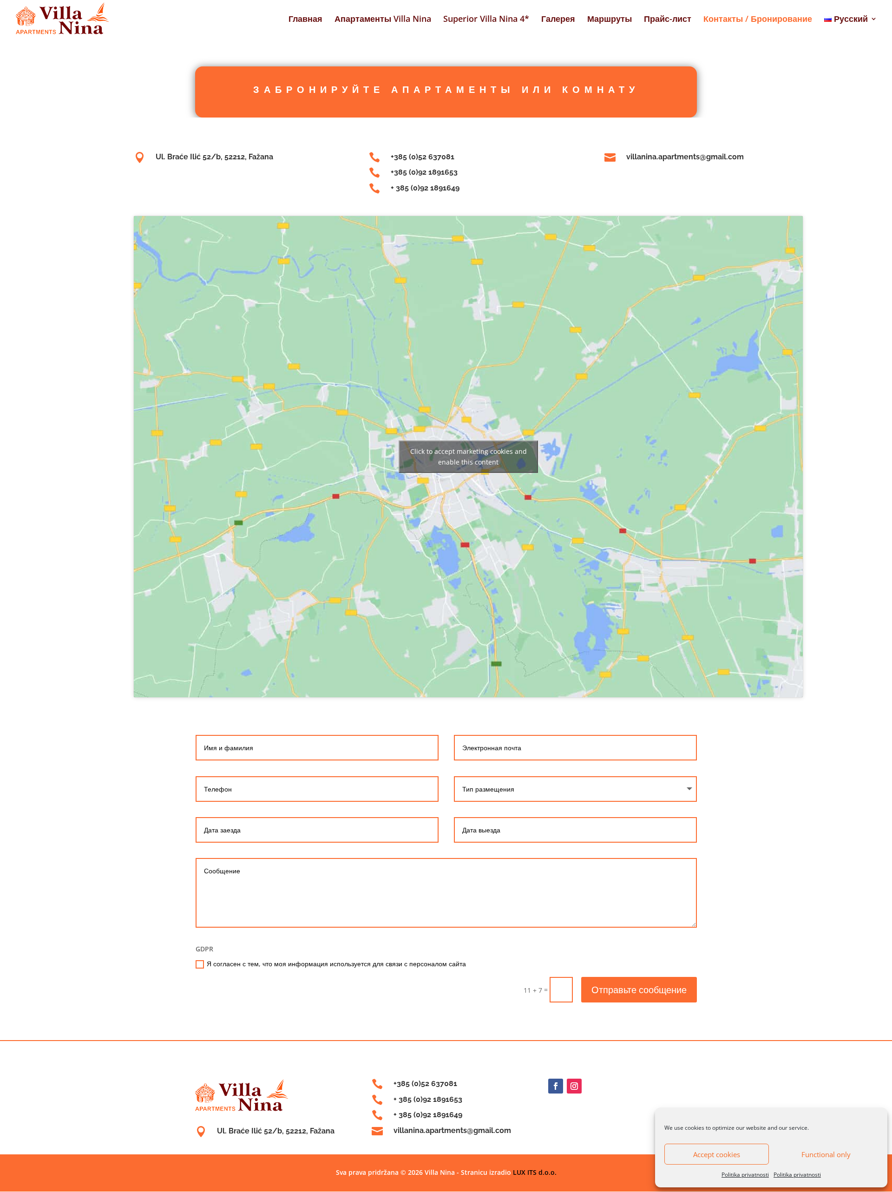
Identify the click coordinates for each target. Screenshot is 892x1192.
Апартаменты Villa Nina (382, 19)
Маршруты (609, 19)
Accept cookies (716, 1154)
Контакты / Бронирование (757, 19)
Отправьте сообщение (639, 989)
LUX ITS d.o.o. (535, 1172)
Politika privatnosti (745, 1175)
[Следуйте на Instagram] (574, 1086)
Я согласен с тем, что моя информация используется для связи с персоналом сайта (336, 963)
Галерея (558, 19)
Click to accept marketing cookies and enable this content (468, 456)
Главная (305, 19)
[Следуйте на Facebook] (555, 1086)
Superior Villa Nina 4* (486, 19)
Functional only (826, 1154)
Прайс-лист (667, 19)
